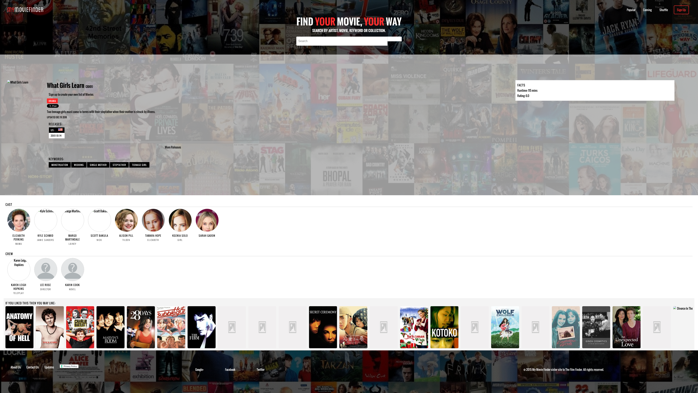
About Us (16, 367)
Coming (647, 10)
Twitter (260, 369)
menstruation (59, 165)
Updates (49, 367)
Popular (631, 10)
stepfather (119, 165)
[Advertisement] (208, 67)
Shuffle (663, 10)
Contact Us (32, 367)
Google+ (199, 369)
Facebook (230, 369)
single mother (98, 165)
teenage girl (139, 165)
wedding (79, 165)
